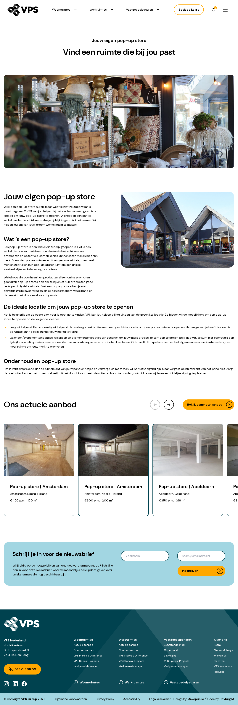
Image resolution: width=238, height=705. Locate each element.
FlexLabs (219, 671)
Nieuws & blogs (223, 650)
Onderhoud (171, 650)
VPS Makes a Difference (88, 655)
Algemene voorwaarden (70, 699)
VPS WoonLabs (223, 666)
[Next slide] (169, 405)
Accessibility (131, 699)
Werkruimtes (98, 10)
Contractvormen (84, 650)
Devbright (227, 699)
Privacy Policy (105, 699)
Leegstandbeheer (174, 644)
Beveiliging (170, 655)
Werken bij (220, 655)
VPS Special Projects (86, 661)
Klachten (219, 661)
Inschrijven (190, 571)
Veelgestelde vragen (86, 666)
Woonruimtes (61, 10)
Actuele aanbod (83, 644)
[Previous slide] (155, 405)
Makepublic (195, 699)
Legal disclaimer (160, 699)
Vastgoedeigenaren (139, 10)
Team (217, 644)
